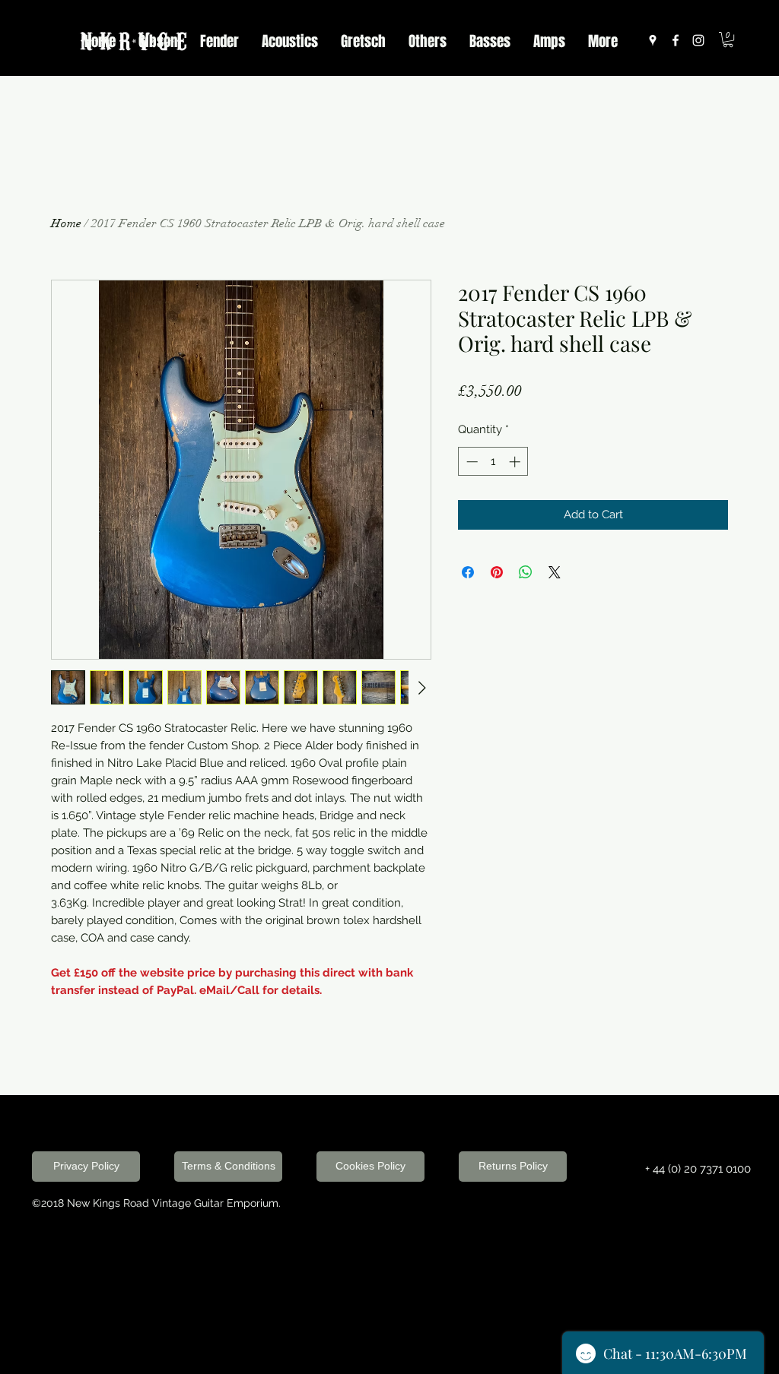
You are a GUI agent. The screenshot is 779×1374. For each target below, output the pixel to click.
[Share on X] (554, 572)
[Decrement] (470, 462)
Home (66, 223)
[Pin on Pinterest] (497, 572)
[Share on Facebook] (468, 572)
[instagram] (698, 40)
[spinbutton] (493, 462)
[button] (728, 39)
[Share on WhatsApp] (526, 572)
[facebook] (675, 40)
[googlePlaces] (652, 40)
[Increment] (516, 462)
